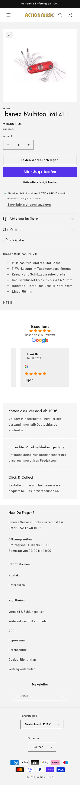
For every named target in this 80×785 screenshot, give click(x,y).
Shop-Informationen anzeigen (29, 204)
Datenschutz (18, 650)
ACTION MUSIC (44, 777)
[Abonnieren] (62, 696)
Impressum (17, 640)
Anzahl (7, 136)
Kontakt (14, 575)
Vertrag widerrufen (22, 669)
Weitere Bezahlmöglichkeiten (40, 182)
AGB (12, 631)
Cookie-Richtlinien (22, 659)
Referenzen (17, 585)
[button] (8, 15)
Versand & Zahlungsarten (27, 611)
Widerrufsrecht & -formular (28, 621)
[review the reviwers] (23, 367)
